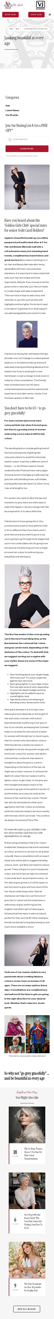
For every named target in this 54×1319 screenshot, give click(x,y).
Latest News (12, 110)
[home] (13, 5)
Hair (8, 105)
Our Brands (12, 115)
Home (11, 29)
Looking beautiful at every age (35, 29)
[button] (50, 15)
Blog (17, 29)
